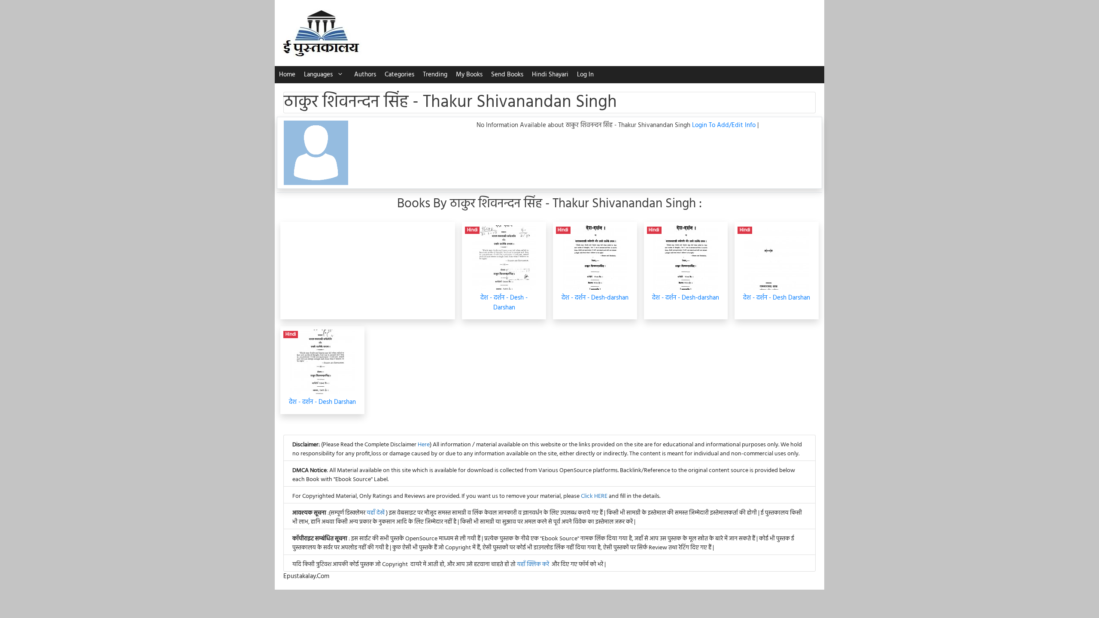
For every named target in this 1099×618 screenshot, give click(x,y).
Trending (435, 75)
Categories (399, 75)
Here (424, 445)
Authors (365, 75)
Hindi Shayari (550, 75)
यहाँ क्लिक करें (533, 565)
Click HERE (594, 496)
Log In (585, 75)
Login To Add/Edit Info (724, 125)
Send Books (507, 75)
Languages (318, 75)
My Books (469, 75)
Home (287, 75)
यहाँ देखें (376, 513)
